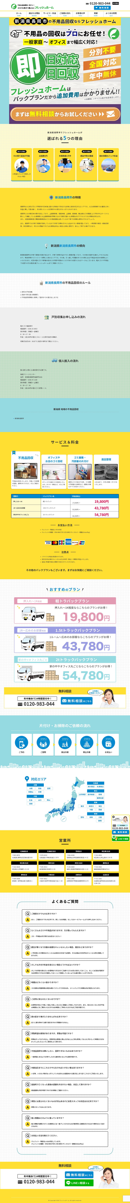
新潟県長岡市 (19, 418)
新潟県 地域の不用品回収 (66, 409)
